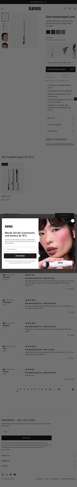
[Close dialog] (72, 220)
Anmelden (20, 256)
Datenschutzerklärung (15, 262)
